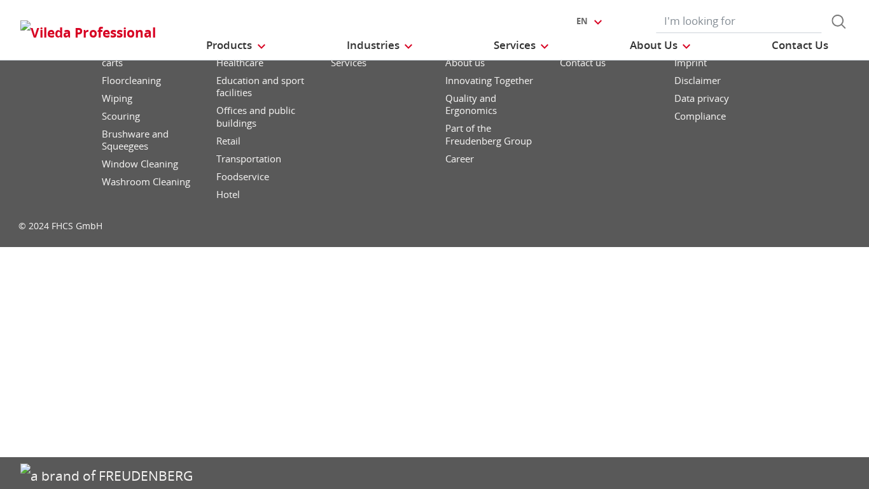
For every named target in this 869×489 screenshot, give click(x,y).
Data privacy (701, 98)
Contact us (583, 63)
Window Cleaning (140, 164)
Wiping (117, 98)
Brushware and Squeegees (135, 140)
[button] (236, 45)
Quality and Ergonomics (471, 104)
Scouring (121, 116)
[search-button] (838, 21)
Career (459, 159)
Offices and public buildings (255, 116)
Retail (228, 141)
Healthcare (239, 63)
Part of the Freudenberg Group (488, 134)
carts (112, 63)
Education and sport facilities (260, 86)
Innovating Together (489, 80)
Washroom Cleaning (146, 182)
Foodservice (242, 177)
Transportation (248, 159)
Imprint (690, 63)
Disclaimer (697, 80)
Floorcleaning (131, 80)
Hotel (228, 194)
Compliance (700, 116)
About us (465, 63)
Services (348, 63)
